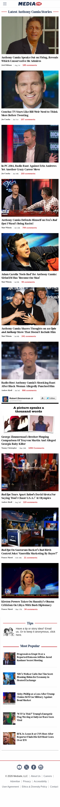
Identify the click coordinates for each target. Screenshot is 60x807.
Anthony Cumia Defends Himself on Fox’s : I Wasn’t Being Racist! (29, 221)
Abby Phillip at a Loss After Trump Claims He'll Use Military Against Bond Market (35, 697)
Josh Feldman (6, 65)
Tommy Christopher (9, 448)
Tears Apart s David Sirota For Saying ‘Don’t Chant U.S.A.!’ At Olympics (28, 496)
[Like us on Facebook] (33, 767)
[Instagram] (41, 767)
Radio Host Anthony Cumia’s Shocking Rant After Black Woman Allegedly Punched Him (28, 384)
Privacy (27, 781)
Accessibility (40, 781)
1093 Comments (36, 448)
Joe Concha (5, 119)
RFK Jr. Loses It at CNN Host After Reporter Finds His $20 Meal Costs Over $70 (35, 737)
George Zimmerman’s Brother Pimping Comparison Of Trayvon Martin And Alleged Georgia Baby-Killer (28, 440)
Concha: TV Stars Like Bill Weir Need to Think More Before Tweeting (29, 113)
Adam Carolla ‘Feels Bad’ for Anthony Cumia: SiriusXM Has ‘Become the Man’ (29, 276)
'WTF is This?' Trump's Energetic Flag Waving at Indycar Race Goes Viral (35, 717)
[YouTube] (19, 767)
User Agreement (10, 786)
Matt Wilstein (6, 227)
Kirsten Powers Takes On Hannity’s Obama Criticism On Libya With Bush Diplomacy (27, 603)
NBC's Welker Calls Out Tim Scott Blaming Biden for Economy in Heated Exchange (35, 677)
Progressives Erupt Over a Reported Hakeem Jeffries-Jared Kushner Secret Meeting (34, 657)
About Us (35, 776)
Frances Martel (7, 557)
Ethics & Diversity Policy (34, 786)
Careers (48, 776)
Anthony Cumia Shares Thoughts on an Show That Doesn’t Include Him (28, 330)
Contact (54, 786)
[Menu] (6, 3)
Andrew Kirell (6, 390)
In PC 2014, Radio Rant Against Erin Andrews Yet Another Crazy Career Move (29, 167)
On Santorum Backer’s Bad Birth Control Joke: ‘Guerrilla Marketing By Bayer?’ (29, 551)
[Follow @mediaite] (26, 767)
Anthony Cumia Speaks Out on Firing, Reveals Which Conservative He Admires (29, 59)
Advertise (15, 781)
